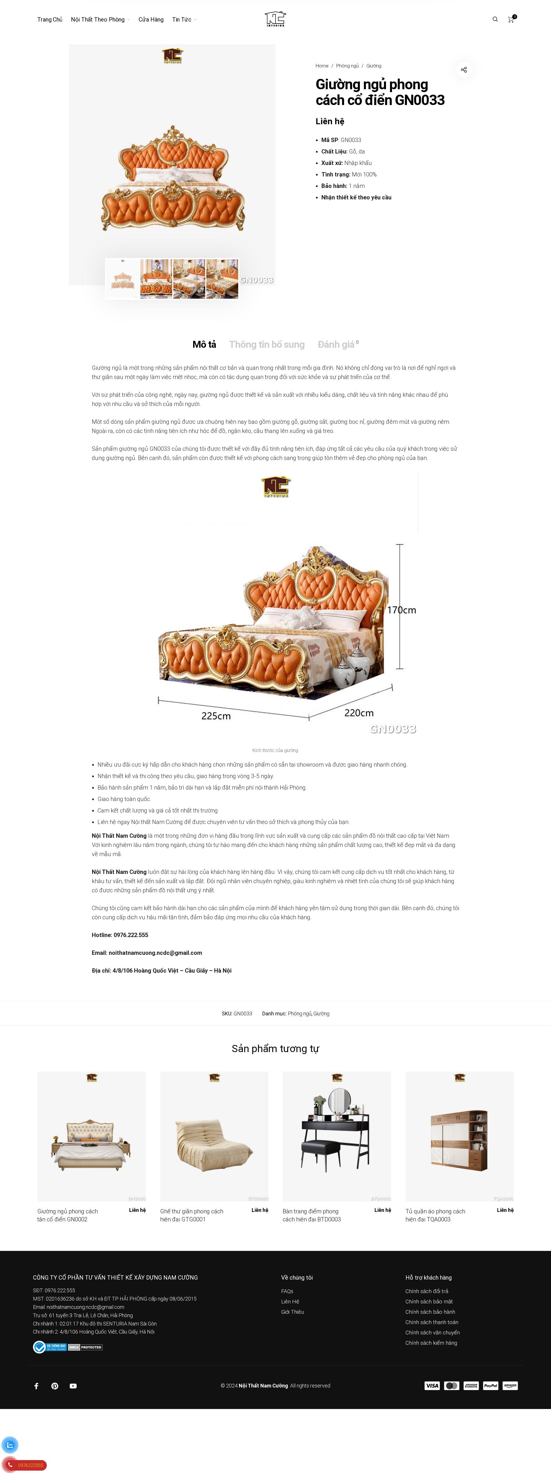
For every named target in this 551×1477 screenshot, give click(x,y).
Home (322, 66)
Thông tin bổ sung (267, 344)
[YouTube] (73, 1386)
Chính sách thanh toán (432, 1322)
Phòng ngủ (347, 66)
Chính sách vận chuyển (433, 1333)
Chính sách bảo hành (430, 1312)
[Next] (252, 165)
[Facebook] (36, 1386)
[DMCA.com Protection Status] (85, 1347)
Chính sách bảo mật (429, 1302)
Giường (373, 66)
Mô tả (204, 344)
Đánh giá (338, 344)
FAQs (287, 1291)
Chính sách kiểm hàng (431, 1343)
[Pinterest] (54, 1386)
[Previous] (92, 165)
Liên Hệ (290, 1302)
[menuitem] (54, 19)
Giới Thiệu (292, 1312)
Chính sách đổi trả (427, 1291)
